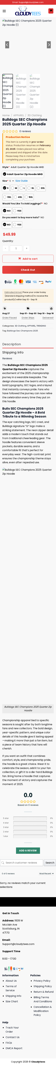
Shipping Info (13, 996)
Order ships (28, 317)
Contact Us (12, 1037)
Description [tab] (11, 344)
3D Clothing (35, 115)
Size (5, 180)
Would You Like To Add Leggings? (22, 203)
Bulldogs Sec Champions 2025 (22, 330)
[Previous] (7, 45)
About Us (11, 981)
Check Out (28, 270)
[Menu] (4, 11)
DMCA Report (14, 1048)
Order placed (9, 317)
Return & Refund (44, 992)
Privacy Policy (42, 981)
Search (50, 862)
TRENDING (41, 325)
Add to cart (30, 258)
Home (6, 115)
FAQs (9, 1043)
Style (6, 167)
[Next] (48, 45)
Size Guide (21, 181)
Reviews (7, 358)
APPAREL (18, 115)
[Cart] (50, 11)
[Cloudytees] (28, 10)
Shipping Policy (43, 986)
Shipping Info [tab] (12, 352)
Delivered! (48, 317)
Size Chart (12, 1001)
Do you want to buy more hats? (21, 217)
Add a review (28, 850)
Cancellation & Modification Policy (43, 1011)
